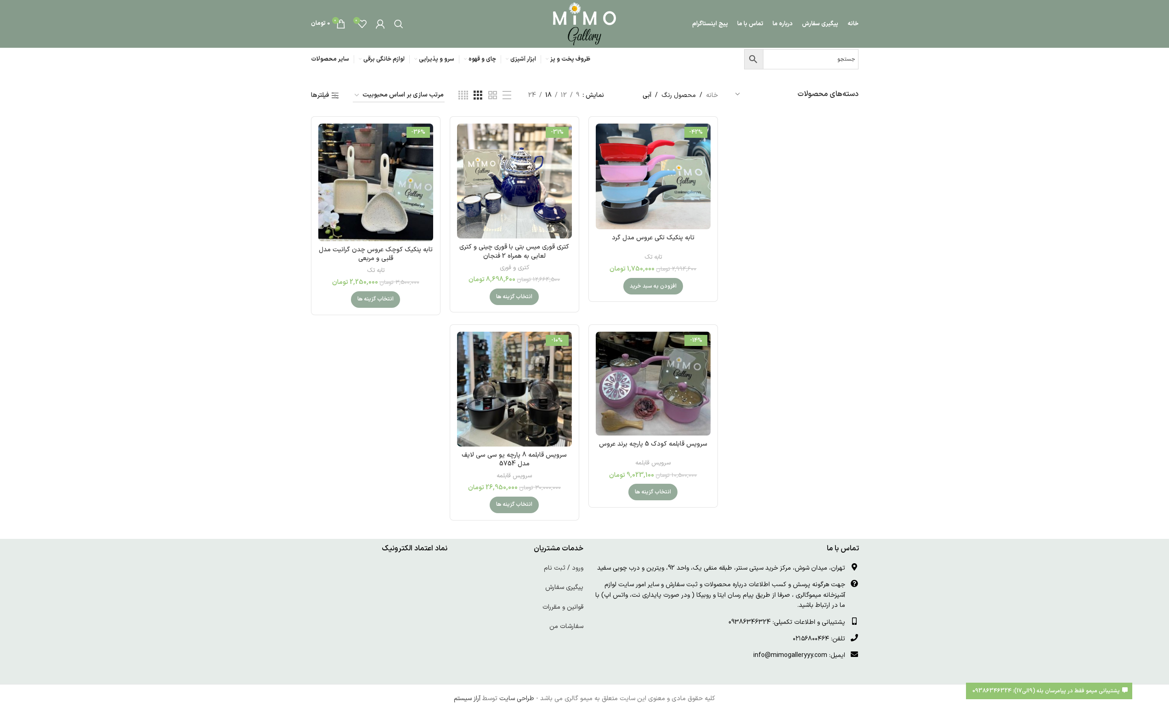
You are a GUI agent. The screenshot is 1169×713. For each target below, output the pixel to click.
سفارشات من (566, 626)
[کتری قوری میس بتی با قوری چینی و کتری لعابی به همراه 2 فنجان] (514, 181)
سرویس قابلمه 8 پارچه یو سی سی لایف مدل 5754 (514, 459)
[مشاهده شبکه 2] (492, 96)
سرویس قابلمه (653, 463)
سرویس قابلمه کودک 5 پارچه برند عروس (653, 444)
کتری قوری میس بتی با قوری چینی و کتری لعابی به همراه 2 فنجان (514, 251)
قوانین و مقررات (562, 607)
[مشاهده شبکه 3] (478, 96)
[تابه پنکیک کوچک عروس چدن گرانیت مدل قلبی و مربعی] (375, 182)
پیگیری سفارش (564, 587)
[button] (653, 286)
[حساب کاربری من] (380, 24)
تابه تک (653, 257)
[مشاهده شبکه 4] (463, 96)
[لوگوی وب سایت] (584, 23)
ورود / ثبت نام (563, 568)
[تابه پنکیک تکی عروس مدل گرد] (653, 176)
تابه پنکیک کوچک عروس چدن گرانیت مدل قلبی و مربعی (376, 254)
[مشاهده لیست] (507, 96)
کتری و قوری (514, 267)
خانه (712, 95)
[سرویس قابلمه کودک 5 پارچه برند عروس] (653, 384)
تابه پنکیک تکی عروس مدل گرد (653, 238)
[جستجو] (399, 24)
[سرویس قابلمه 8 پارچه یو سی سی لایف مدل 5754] (514, 389)
